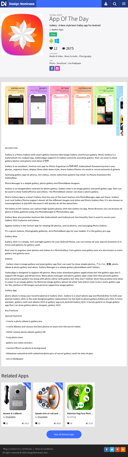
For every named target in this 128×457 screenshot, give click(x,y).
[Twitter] (112, 449)
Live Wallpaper (74, 63)
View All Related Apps (64, 434)
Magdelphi (11, 416)
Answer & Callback (12, 413)
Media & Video (56, 56)
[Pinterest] (117, 449)
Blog (5, 448)
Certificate (27, 448)
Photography (85, 56)
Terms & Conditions (44, 448)
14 (70, 423)
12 (55, 47)
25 (38, 423)
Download (61, 63)
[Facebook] (106, 449)
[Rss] (123, 449)
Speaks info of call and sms (48, 413)
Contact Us (14, 448)
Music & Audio (71, 56)
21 (6, 423)
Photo (52, 63)
